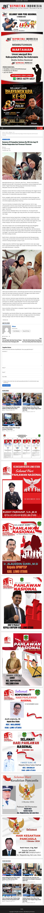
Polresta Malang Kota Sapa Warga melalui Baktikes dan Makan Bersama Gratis (11, 407)
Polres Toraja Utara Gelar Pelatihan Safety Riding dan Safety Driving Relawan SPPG (11, 898)
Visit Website (16, 331)
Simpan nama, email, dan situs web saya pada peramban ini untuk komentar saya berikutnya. (21, 382)
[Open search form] (35, 128)
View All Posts (26, 331)
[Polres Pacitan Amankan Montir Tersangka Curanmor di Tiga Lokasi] (11, 419)
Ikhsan (4, 147)
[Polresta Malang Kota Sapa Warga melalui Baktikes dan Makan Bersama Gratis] (11, 399)
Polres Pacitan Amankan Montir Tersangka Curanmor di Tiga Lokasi (11, 428)
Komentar (4, 351)
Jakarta (31, 874)
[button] (2, 128)
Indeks (21, 909)
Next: (32, 340)
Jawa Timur (5, 139)
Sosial (9, 139)
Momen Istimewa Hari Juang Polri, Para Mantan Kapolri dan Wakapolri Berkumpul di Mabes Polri (32, 879)
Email (3, 372)
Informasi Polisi (6, 404)
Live (41, 128)
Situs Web (4, 376)
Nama (4, 367)
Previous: (11, 340)
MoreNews (26, 911)
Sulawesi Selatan (13, 895)
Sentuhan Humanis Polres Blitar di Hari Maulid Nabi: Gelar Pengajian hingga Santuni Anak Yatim (32, 408)
